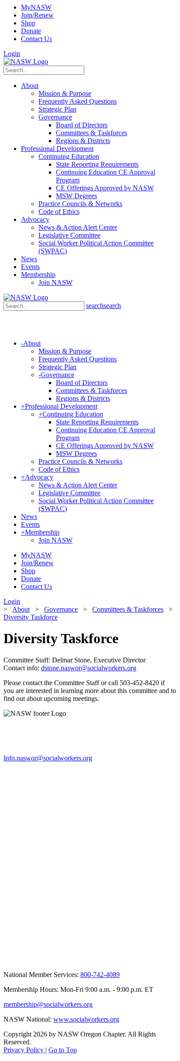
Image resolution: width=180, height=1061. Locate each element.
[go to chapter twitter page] (8, 797)
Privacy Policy (24, 1050)
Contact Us (36, 38)
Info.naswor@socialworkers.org (47, 758)
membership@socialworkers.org (48, 1004)
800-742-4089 (100, 974)
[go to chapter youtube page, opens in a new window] (39, 797)
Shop (28, 23)
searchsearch (103, 305)
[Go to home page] (25, 61)
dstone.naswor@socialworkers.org (88, 668)
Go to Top (62, 1050)
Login (11, 53)
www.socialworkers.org (86, 1019)
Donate (31, 31)
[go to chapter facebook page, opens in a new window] (19, 797)
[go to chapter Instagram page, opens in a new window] (84, 961)
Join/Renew (37, 15)
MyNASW (36, 7)
